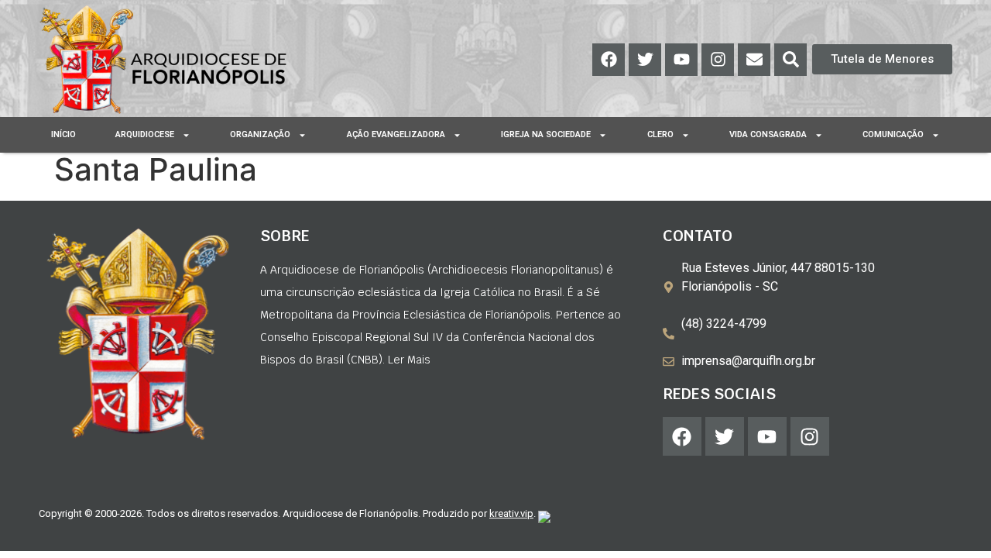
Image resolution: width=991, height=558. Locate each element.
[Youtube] (681, 59)
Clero (660, 134)
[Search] (790, 59)
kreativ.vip (511, 513)
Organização (260, 134)
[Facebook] (608, 59)
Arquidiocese (144, 134)
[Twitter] (645, 59)
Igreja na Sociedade (546, 134)
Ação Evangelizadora (396, 134)
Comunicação (893, 134)
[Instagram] (717, 59)
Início (63, 134)
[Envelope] (754, 59)
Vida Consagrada (768, 134)
